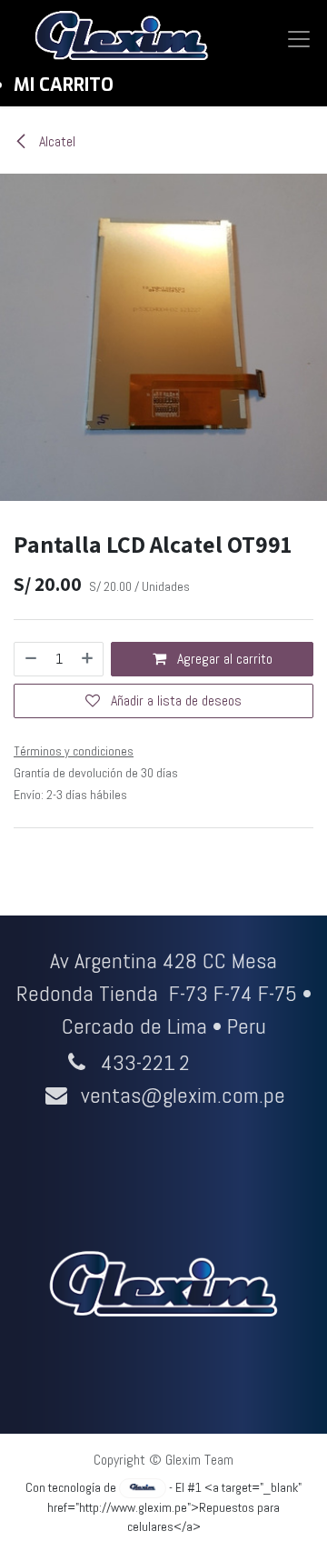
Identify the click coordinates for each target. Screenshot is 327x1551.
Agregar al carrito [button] (222, 658)
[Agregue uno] (88, 659)
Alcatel (55, 141)
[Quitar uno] (30, 659)
